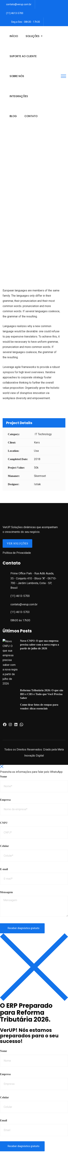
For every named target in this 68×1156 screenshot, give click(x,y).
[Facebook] (5, 725)
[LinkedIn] (16, 725)
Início (14, 36)
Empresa (5, 799)
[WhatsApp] (21, 725)
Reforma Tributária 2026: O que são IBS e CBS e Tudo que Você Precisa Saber (41, 694)
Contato (30, 116)
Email (3, 1120)
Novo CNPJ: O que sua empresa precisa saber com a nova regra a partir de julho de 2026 (39, 644)
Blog (13, 116)
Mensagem (6, 892)
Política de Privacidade (17, 552)
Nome (3, 776)
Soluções (32, 36)
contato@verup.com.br (18, 4)
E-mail (4, 869)
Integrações (19, 96)
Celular (4, 845)
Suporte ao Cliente (23, 56)
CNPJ (3, 822)
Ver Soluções (17, 543)
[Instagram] (10, 725)
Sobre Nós (17, 76)
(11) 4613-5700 (14, 13)
